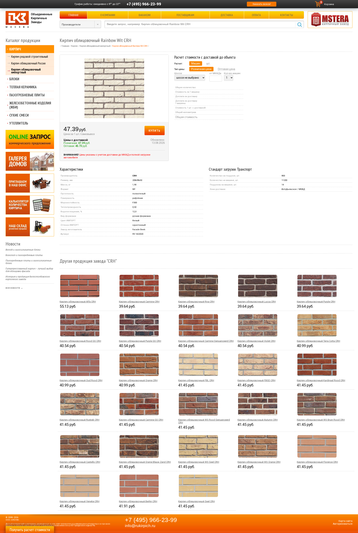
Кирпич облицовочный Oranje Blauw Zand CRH (145, 462)
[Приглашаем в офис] (30, 183)
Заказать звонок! (261, 4)
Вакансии (144, 15)
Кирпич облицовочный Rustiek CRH (79, 419)
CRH (134, 176)
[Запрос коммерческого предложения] (30, 139)
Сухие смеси (19, 115)
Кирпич (15, 49)
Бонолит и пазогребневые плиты (24, 255)
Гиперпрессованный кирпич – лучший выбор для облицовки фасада (29, 270)
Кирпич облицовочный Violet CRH (256, 341)
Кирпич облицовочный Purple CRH (316, 301)
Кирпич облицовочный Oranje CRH (138, 380)
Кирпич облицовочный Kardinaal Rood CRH (321, 380)
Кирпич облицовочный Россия (28, 63)
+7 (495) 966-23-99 (144, 4)
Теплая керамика (23, 87)
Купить (155, 130)
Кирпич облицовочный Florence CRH (317, 462)
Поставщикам (185, 15)
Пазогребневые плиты (27, 95)
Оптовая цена (226, 69)
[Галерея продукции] (30, 161)
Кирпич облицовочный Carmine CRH (139, 301)
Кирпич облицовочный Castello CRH (80, 462)
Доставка (227, 15)
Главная (73, 15)
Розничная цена (201, 69)
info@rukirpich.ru (140, 525)
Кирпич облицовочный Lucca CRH (257, 301)
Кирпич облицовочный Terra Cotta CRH (318, 341)
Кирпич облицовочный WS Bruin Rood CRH (321, 419)
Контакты (286, 15)
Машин (195, 63)
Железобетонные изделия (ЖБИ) (30, 105)
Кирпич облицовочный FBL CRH (196, 380)
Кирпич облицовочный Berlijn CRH (138, 501)
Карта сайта (345, 521)
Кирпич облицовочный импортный (26, 70)
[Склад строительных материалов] (30, 226)
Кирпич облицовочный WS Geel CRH (198, 462)
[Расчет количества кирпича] (30, 205)
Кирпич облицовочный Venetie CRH (79, 501)
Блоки (14, 79)
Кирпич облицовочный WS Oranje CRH (259, 462)
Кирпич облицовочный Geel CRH (196, 501)
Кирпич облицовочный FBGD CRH (256, 380)
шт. (208, 63)
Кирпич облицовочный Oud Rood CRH (81, 380)
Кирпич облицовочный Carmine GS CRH (141, 419)
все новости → (14, 287)
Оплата (256, 15)
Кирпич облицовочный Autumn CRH (258, 419)
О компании (107, 15)
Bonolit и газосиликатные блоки (23, 249)
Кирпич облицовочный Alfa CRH (78, 301)
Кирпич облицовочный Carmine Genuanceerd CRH (206, 341)
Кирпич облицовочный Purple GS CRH (140, 341)
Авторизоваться (342, 523)
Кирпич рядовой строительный (29, 56)
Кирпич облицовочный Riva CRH (196, 301)
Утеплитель (18, 123)
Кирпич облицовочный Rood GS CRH (80, 341)
